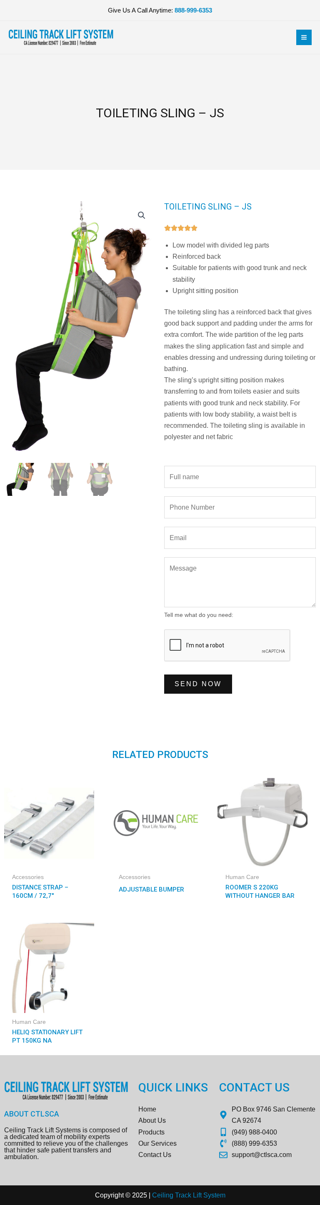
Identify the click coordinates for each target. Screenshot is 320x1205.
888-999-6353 (193, 10)
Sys (208, 1195)
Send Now (198, 683)
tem (220, 1195)
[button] (141, 215)
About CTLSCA (31, 1113)
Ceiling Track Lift (177, 1195)
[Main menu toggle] (304, 37)
